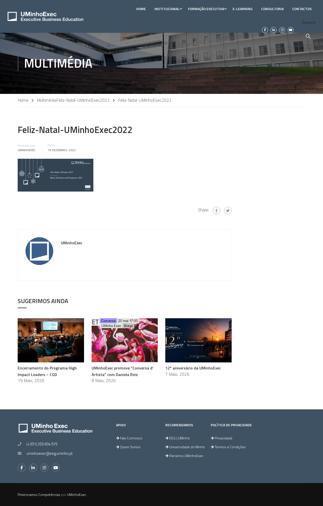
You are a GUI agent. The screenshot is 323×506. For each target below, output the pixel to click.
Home (141, 8)
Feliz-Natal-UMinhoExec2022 (83, 100)
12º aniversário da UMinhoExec (193, 368)
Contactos (302, 8)
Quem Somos (130, 446)
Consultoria (272, 8)
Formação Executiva (206, 8)
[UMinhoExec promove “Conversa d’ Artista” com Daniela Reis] (125, 340)
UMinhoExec (27, 150)
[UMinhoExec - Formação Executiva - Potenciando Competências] (45, 16)
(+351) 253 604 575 (41, 444)
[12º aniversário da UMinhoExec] (198, 340)
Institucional (166, 8)
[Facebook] (216, 210)
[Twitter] (228, 210)
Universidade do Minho (187, 446)
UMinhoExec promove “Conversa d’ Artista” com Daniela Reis (122, 371)
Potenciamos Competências (39, 494)
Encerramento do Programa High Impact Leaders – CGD (47, 371)
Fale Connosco (131, 438)
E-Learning (243, 8)
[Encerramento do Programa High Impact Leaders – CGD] (51, 340)
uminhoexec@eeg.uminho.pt (49, 453)
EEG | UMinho (179, 438)
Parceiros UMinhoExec (186, 455)
